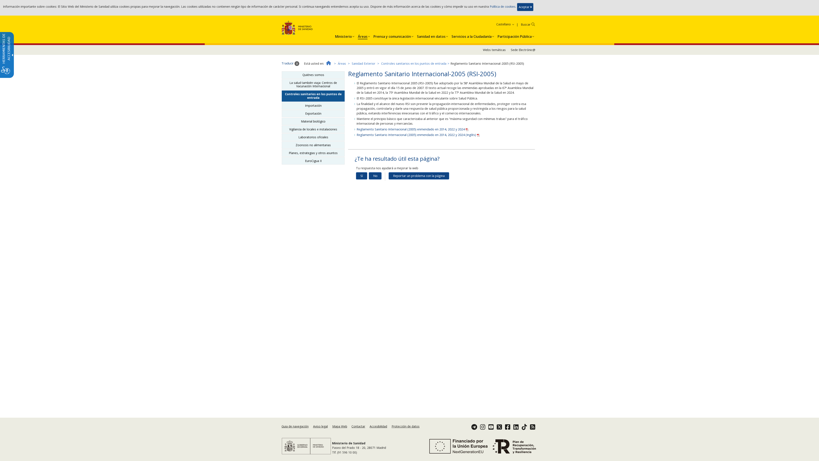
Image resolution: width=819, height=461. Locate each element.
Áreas (342, 63)
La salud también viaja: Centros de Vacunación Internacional (313, 84)
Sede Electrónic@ (523, 50)
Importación (313, 106)
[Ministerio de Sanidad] (297, 28)
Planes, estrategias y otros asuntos (313, 153)
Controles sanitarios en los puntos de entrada (413, 63)
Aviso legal (320, 426)
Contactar (358, 426)
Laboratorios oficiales (313, 137)
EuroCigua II (313, 161)
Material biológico (313, 121)
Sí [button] (361, 176)
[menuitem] (343, 35)
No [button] (375, 176)
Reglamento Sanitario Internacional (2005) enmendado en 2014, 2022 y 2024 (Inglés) (417, 135)
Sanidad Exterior (363, 63)
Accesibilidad (378, 426)
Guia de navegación (295, 426)
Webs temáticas (494, 50)
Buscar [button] (525, 24)
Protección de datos (406, 426)
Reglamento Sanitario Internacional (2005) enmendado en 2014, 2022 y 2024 (411, 129)
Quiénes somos (313, 75)
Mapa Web (339, 426)
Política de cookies (503, 7)
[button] (500, 24)
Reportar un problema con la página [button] (419, 176)
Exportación (313, 113)
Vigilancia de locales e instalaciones (313, 129)
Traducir (288, 63)
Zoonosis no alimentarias (313, 145)
